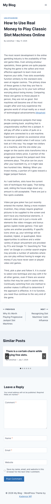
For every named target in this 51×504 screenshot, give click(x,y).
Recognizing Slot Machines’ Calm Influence (40, 315)
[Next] (44, 356)
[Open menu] (45, 5)
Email (8, 450)
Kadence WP (25, 496)
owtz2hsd (10, 41)
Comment (10, 402)
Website (9, 462)
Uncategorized (11, 18)
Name (9, 438)
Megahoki (40, 112)
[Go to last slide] (7, 356)
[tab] (20, 368)
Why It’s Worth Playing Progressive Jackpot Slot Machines (12, 316)
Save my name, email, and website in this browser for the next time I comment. (25, 470)
